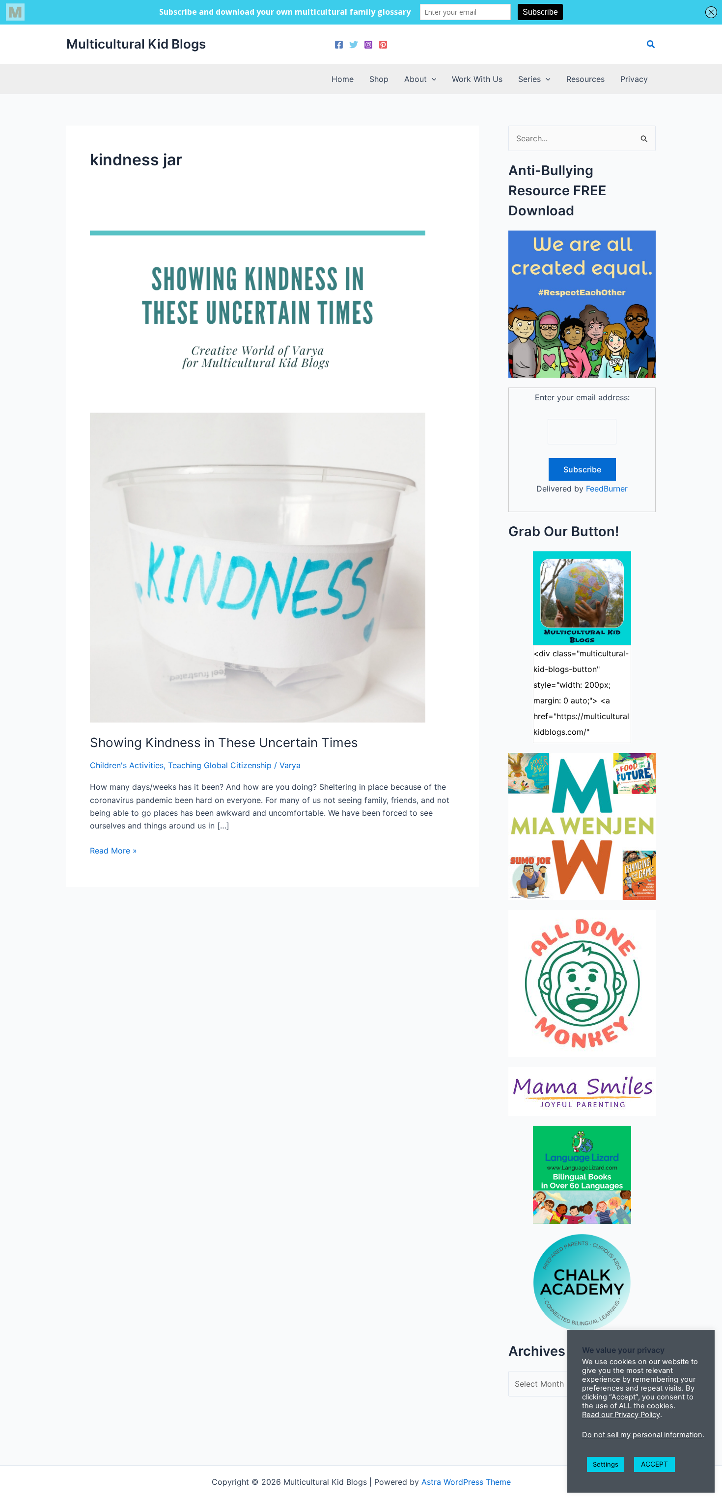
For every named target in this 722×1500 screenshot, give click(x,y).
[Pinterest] (383, 44)
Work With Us (477, 79)
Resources (585, 79)
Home (343, 79)
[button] (651, 44)
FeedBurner (607, 488)
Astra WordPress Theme (466, 1482)
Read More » (113, 851)
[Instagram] (368, 44)
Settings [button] (605, 1464)
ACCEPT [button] (654, 1464)
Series (529, 79)
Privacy (634, 79)
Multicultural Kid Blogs (136, 44)
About (415, 79)
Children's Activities (127, 765)
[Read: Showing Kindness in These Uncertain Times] (257, 470)
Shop (379, 79)
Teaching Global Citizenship (220, 765)
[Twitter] (353, 44)
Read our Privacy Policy (621, 1414)
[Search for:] (582, 138)
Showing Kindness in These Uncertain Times (224, 742)
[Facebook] (338, 44)
